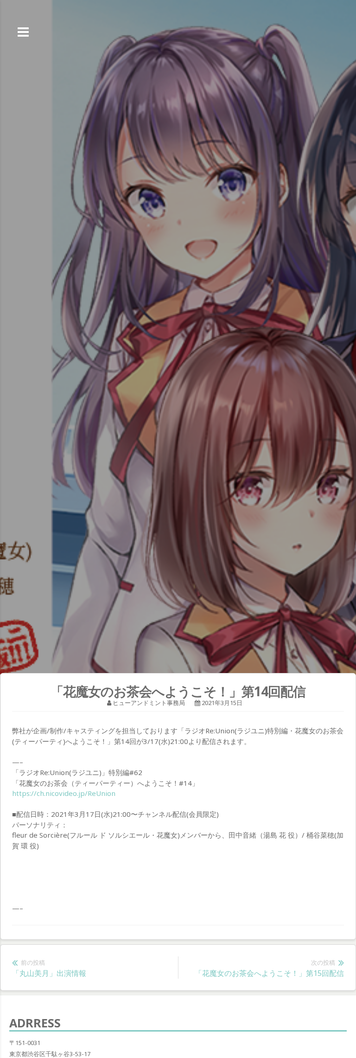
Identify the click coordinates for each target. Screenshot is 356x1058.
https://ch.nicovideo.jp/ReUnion (63, 793)
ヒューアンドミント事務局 (149, 703)
